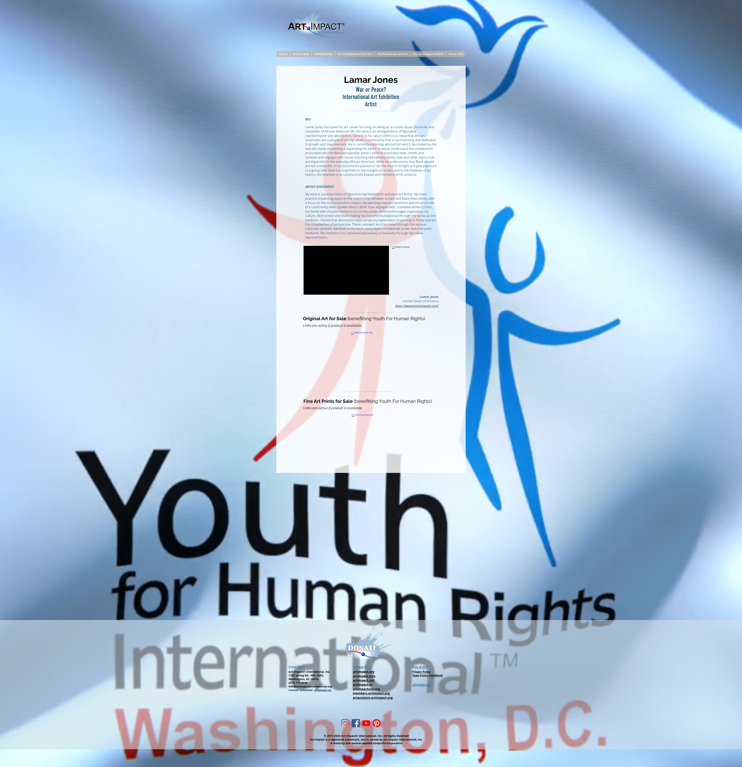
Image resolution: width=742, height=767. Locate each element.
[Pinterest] (377, 723)
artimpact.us (323, 690)
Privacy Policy (421, 672)
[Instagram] (345, 723)
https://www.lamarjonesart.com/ (417, 306)
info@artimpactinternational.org (310, 686)
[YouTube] (366, 723)
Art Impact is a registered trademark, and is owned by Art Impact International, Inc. (366, 739)
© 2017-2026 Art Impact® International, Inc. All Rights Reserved (366, 736)
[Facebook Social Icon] (356, 723)
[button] (300, 54)
